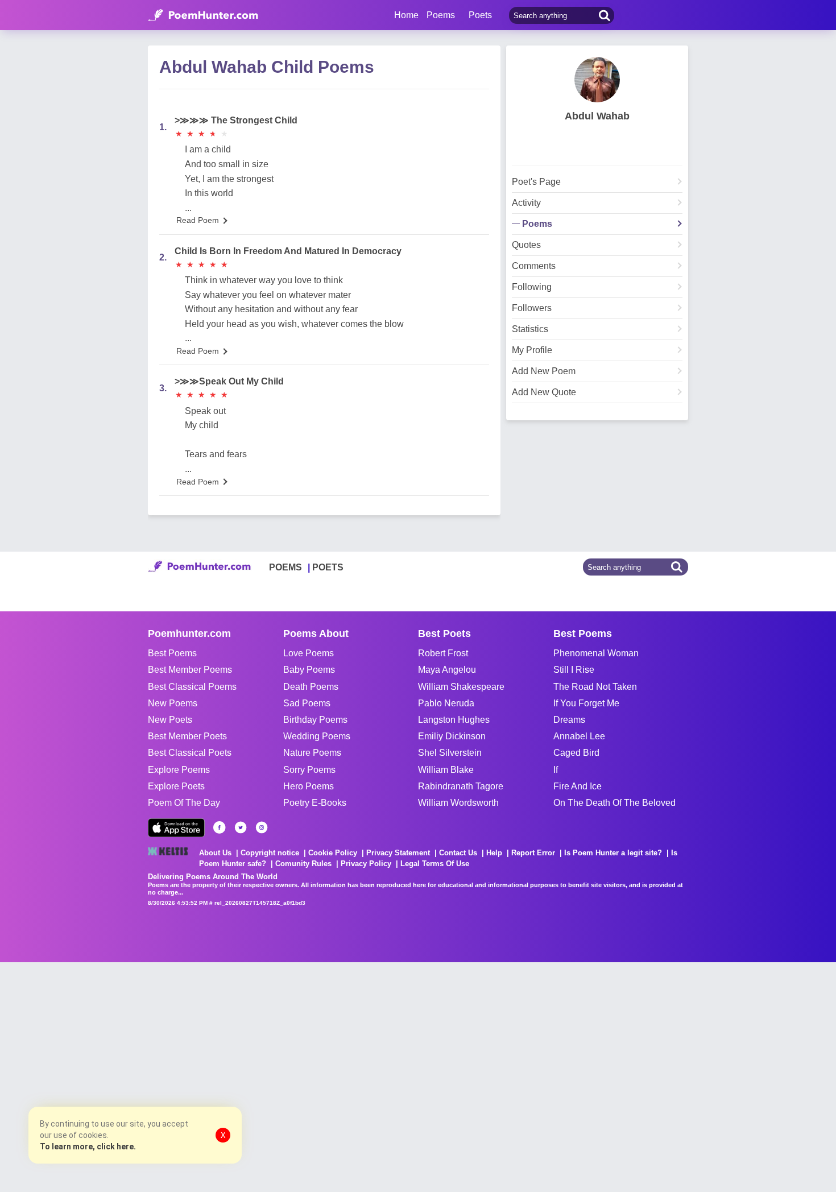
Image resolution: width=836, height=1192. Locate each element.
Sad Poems (306, 703)
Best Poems (172, 653)
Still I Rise (573, 669)
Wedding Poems (316, 736)
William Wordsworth (458, 803)
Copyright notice (270, 853)
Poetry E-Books (314, 803)
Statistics (530, 329)
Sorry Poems (309, 770)
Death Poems (310, 687)
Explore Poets (176, 786)
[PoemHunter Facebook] (219, 827)
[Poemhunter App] (176, 827)
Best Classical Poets (189, 753)
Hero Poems (308, 786)
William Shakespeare (461, 687)
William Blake (446, 770)
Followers (532, 308)
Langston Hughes (454, 720)
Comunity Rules (303, 863)
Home (406, 15)
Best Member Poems (190, 669)
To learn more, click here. (88, 1146)
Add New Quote (544, 392)
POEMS (285, 567)
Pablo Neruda (446, 703)
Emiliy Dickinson (452, 736)
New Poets (170, 720)
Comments (534, 266)
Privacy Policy (366, 863)
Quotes (526, 245)
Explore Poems (179, 770)
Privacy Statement (398, 853)
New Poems (172, 703)
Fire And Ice (577, 786)
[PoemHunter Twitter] (240, 827)
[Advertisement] (170, 1076)
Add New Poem (544, 371)
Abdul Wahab (597, 116)
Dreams (569, 720)
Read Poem (197, 220)
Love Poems (308, 653)
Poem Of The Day (184, 803)
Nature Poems (312, 753)
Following (532, 287)
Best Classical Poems (192, 687)
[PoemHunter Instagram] (261, 827)
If (555, 770)
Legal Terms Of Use (434, 863)
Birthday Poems (315, 720)
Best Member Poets (187, 736)
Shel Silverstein (450, 753)
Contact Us (458, 853)
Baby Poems (309, 669)
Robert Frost (443, 653)
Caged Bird (576, 753)
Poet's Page (536, 182)
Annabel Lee (579, 736)
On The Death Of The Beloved (614, 803)
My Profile (532, 350)
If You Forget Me (586, 703)
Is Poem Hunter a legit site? (613, 853)
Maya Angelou (447, 669)
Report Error (533, 853)
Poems (537, 224)
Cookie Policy (332, 853)
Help (494, 853)
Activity (526, 203)
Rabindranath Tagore (460, 786)
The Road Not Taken (595, 687)
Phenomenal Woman (596, 653)
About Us (215, 853)
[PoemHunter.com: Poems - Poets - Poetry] (203, 15)
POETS (327, 567)
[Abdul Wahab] (597, 79)
